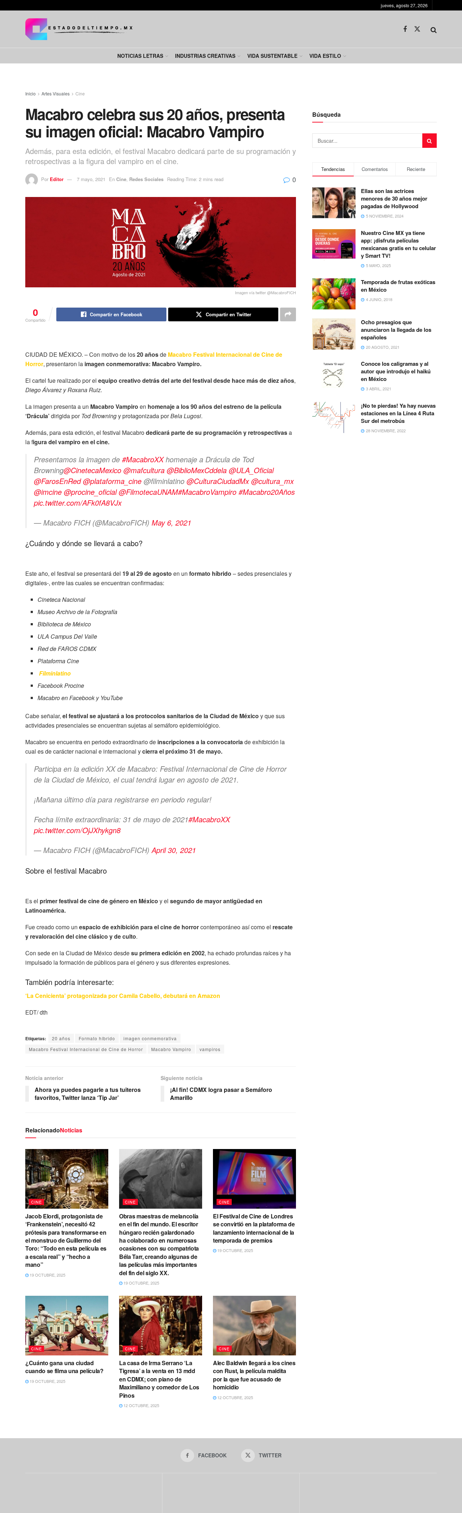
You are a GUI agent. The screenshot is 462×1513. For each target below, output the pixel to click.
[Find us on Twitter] (417, 29)
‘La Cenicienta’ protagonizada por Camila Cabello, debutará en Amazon (122, 995)
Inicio (30, 93)
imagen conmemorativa (150, 1038)
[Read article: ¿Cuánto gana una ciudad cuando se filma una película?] (66, 1325)
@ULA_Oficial (251, 470)
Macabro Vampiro (171, 1049)
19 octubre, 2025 (47, 1275)
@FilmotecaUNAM (148, 492)
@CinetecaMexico (92, 470)
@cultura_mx (272, 481)
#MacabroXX (143, 459)
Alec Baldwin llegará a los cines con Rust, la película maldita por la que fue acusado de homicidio (254, 1375)
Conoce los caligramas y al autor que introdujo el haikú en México (396, 371)
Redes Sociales (146, 179)
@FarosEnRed (57, 481)
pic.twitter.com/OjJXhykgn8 (77, 830)
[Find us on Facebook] (405, 29)
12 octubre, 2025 (140, 1405)
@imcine (48, 492)
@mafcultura (144, 470)
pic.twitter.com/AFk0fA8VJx (78, 502)
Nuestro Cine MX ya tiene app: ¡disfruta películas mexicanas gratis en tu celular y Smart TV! (398, 244)
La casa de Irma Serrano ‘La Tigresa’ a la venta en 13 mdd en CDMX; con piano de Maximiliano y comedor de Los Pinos (159, 1379)
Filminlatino (54, 673)
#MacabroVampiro (207, 492)
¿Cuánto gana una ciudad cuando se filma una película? (64, 1367)
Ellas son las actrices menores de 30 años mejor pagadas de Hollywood (394, 198)
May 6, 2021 (171, 522)
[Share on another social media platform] (288, 314)
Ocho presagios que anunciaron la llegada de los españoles (396, 329)
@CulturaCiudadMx (218, 481)
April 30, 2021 (174, 850)
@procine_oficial (90, 492)
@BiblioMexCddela (197, 470)
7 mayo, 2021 (91, 179)
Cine (80, 93)
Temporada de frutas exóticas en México (398, 285)
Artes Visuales (56, 93)
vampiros (210, 1049)
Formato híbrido (97, 1038)
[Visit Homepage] (78, 29)
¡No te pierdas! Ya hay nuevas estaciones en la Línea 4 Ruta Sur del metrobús (398, 413)
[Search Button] (434, 29)
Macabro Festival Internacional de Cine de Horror (86, 1049)
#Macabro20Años (267, 492)
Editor (57, 179)
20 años (61, 1038)
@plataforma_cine (112, 481)
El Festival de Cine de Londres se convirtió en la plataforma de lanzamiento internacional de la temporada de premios (254, 1228)
